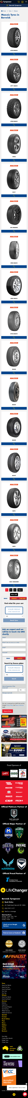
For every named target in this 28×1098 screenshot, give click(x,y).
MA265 (14, 404)
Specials (4, 1015)
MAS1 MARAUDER (14, 581)
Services (4, 1001)
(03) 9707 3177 (10, 908)
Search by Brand (6, 989)
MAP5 (14, 546)
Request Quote (7, 711)
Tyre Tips (4, 993)
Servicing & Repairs (7, 1007)
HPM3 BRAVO (14, 263)
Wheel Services (6, 1011)
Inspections (4, 1005)
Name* (4, 637)
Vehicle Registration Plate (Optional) (8, 687)
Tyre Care (4, 991)
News (3, 1023)
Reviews (4, 1031)
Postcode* (5, 652)
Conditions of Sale (20, 1090)
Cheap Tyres (5, 1042)
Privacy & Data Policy (10, 1090)
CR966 (14, 156)
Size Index (4, 1036)
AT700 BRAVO (14, 50)
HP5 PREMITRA (14, 227)
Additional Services (7, 1013)
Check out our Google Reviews (10, 925)
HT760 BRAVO (14, 333)
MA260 (14, 369)
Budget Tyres (5, 1040)
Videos (4, 1027)
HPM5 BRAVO (14, 298)
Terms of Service (20, 705)
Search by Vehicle (6, 985)
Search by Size (6, 987)
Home (4, 11)
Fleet (3, 1021)
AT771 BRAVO (14, 86)
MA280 (14, 440)
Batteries (4, 1003)
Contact (4, 1017)
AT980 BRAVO (14, 121)
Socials (4, 1029)
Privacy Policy (9, 705)
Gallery (4, 1025)
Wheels (4, 995)
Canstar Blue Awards (7, 1038)
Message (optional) (7, 693)
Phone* (10, 642)
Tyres (3, 983)
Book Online (6, 1019)
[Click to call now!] (18, 2)
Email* (4, 647)
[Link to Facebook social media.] (14, 1094)
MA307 (14, 475)
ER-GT (14, 192)
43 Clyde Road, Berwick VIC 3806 (15, 905)
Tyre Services (5, 1009)
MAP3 (14, 511)
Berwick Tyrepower (15, 5)
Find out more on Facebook (12, 933)
